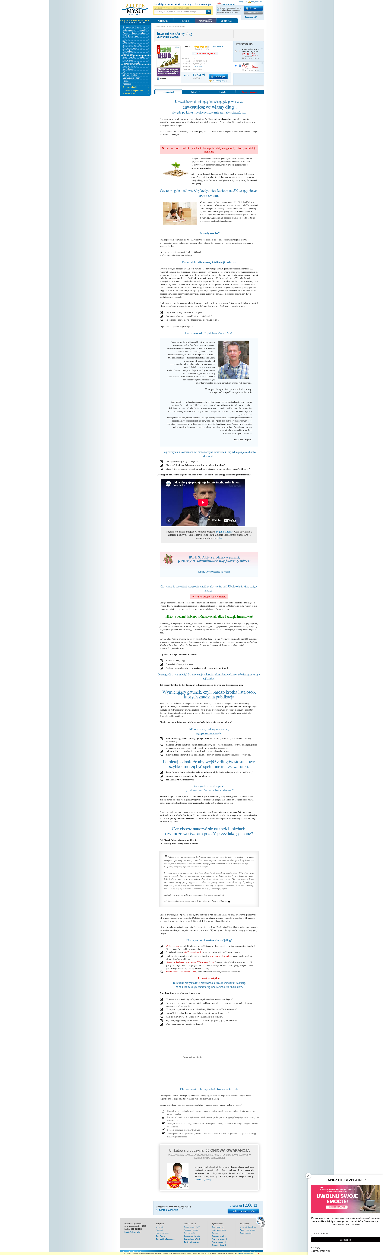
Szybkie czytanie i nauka (136, 57)
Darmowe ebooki (136, 87)
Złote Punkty (160, 1236)
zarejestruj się (256, 2)
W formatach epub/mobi (136, 90)
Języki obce (136, 60)
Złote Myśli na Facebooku (165, 1239)
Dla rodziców (136, 69)
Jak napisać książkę (136, 63)
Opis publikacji (168, 92)
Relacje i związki (136, 66)
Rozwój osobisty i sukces (136, 27)
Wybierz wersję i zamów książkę (243, 1211)
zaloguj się (243, 2)
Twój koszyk (226, 3)
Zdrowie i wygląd (136, 75)
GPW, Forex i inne (136, 36)
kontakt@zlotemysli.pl (132, 1232)
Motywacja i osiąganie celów (136, 30)
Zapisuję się (345, 1240)
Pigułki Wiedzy (224, 531)
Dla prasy (215, 1233)
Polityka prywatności (219, 1239)
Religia (136, 81)
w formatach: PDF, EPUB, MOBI (251, 53)
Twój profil (159, 1230)
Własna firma (136, 42)
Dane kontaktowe (218, 1227)
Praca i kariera (136, 51)
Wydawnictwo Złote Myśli (135, 9)
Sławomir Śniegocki (168, 37)
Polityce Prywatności (246, 1253)
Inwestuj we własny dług (174, 33)
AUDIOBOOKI (136, 94)
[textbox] (180, 11)
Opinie (195, 92)
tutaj (219, 537)
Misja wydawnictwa (219, 1230)
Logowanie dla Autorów (248, 1227)
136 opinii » (218, 46)
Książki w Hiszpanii (219, 1245)
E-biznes (136, 39)
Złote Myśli (196, 66)
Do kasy (253, 8)
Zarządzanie (136, 54)
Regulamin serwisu (218, 1236)
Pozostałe (136, 84)
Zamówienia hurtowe (191, 1242)
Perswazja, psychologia (136, 48)
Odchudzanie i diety (136, 78)
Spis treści (222, 92)
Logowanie (160, 1227)
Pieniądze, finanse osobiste (136, 33)
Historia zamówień (162, 1233)
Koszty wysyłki (189, 1233)
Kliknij (219, 10)
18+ (136, 72)
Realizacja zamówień (191, 1230)
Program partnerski (219, 1242)
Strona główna (161, 26)
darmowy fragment (206, 53)
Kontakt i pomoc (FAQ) (192, 1227)
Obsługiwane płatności (192, 1236)
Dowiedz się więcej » (204, 1180)
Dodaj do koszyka (218, 76)
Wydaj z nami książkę (248, 1230)
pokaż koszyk (253, 13)
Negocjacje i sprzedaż (136, 45)
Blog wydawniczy (246, 1233)
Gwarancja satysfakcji (192, 1239)
